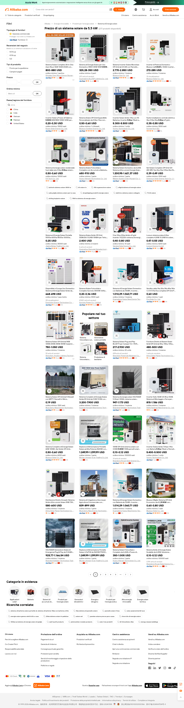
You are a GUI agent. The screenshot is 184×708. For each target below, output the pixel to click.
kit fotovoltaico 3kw (127, 622)
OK (37, 82)
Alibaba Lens (17, 685)
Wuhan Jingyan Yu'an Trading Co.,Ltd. (93, 458)
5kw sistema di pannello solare (87, 611)
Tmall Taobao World (79, 697)
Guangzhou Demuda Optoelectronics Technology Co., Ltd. (93, 249)
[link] (180, 684)
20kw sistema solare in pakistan (57, 616)
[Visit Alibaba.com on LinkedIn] (154, 667)
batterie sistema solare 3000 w (60, 187)
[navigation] (24, 299)
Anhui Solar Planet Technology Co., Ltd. (161, 356)
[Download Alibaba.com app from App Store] (152, 685)
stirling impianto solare (57, 198)
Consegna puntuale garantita (52, 649)
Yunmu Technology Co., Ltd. (123, 129)
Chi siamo (9, 634)
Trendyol (118, 697)
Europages (128, 697)
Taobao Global (102, 697)
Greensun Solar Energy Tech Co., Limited (161, 179)
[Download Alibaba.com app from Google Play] (170, 685)
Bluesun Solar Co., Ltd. (155, 79)
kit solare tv (82, 187)
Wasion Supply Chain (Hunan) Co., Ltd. (127, 179)
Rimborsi (115, 654)
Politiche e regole (47, 666)
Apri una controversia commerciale (126, 649)
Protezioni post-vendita (50, 654)
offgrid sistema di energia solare (129, 187)
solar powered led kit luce (136, 611)
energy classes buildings (149, 622)
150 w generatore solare (102, 187)
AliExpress (56, 697)
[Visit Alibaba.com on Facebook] (149, 667)
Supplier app (94, 685)
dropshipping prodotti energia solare (96, 193)
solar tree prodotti (106, 622)
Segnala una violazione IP (122, 659)
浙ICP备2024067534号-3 (156, 704)
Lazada (92, 697)
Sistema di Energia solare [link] (107, 24)
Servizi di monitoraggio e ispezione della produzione (56, 660)
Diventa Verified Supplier (157, 654)
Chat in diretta (117, 644)
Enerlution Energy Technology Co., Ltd (60, 302)
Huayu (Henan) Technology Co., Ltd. (93, 179)
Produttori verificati (84, 639)
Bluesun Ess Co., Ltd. (121, 75)
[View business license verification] (114, 704)
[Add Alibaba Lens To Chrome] (41, 685)
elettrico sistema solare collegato (128, 193)
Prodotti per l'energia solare (83, 24)
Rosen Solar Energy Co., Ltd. (56, 129)
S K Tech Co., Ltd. (52, 179)
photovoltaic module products (81, 622)
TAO (111, 697)
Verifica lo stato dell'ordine (158, 649)
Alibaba (47, 24)
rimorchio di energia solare (131, 616)
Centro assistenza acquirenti (123, 639)
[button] (110, 9)
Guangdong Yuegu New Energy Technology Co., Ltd (127, 299)
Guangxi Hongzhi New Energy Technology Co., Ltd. (93, 408)
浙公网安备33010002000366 (133, 704)
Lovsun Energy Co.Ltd (155, 246)
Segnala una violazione (121, 663)
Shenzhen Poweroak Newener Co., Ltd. (127, 356)
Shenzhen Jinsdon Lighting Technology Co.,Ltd (60, 356)
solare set (79, 616)
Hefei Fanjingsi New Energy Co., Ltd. (160, 408)
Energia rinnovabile (61, 24)
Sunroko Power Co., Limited (90, 302)
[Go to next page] (130, 574)
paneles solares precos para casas (102, 616)
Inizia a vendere (154, 644)
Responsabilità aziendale (14, 649)
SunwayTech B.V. (152, 129)
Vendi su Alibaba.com (156, 639)
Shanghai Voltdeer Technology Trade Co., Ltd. (127, 408)
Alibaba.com (137, 685)
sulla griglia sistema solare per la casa (62, 193)
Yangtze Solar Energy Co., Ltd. (124, 246)
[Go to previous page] (90, 574)
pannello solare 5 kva (112, 611)
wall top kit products (56, 622)
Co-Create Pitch (11, 644)
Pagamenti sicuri (47, 639)
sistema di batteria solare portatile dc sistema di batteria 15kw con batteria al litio (40, 611)
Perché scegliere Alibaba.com (16, 639)
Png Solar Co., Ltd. (153, 299)
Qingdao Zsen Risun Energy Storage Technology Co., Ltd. (60, 75)
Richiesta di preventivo (85, 644)
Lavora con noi (10, 654)
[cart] (144, 10)
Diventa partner (154, 659)
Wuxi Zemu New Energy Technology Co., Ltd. (60, 408)
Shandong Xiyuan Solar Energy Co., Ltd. (127, 461)
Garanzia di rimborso (49, 644)
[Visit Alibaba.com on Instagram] (164, 667)
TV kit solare (151, 193)
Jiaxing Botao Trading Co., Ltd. (57, 246)
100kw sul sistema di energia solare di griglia (26, 622)
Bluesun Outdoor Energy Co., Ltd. (92, 129)
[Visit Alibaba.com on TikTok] (174, 667)
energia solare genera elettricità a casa (25, 616)
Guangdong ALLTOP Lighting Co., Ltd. (93, 79)
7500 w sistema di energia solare (84, 198)
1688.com (66, 697)
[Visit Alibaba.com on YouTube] (169, 667)
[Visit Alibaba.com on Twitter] (159, 667)
